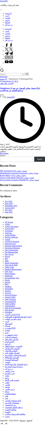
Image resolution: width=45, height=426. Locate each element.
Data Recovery (10, 244)
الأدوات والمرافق (6, 83)
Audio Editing (10, 235)
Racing (7, 282)
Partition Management (13, 269)
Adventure (9, 231)
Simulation (9, 289)
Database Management (13, 246)
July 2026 (8, 201)
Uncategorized (10, 302)
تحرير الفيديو (10, 373)
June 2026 (9, 204)
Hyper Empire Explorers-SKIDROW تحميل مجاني (19, 180)
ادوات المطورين (11, 335)
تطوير (7, 382)
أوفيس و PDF (10, 328)
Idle (6, 259)
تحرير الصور (9, 371)
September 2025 (11, 206)
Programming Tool (12, 278)
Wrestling (8, 312)
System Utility (10, 297)
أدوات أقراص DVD (12, 315)
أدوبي (7, 321)
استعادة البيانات (11, 337)
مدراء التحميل (10, 405)
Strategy (8, 291)
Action (7, 224)
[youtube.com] (9, 63)
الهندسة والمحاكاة (12, 358)
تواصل (7, 387)
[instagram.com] (9, 59)
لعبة (6, 398)
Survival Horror (11, 295)
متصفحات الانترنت (12, 403)
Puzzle (7, 280)
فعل (6, 396)
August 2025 (10, 208)
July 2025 (8, 210)
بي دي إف (9, 369)
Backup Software (11, 237)
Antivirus (8, 233)
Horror (7, 257)
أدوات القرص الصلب (13, 319)
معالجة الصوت (10, 410)
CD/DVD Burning (12, 242)
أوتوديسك (8, 324)
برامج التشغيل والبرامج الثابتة (16, 364)
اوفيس (7, 362)
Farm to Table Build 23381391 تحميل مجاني (17, 178)
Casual (7, 239)
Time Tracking (10, 299)
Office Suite (9, 267)
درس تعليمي (10, 389)
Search (2, 156)
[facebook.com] (9, 46)
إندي (6, 333)
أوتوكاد (7, 326)
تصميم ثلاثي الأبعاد (12, 380)
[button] (24, 74)
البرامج (7, 344)
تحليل (7, 376)
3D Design (9, 222)
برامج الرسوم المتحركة (14, 367)
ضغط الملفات (10, 394)
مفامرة (8, 412)
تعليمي (7, 385)
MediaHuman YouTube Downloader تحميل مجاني (19, 173)
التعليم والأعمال (11, 351)
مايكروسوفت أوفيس (13, 401)
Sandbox (8, 287)
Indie (7, 261)
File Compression (11, 250)
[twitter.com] (9, 51)
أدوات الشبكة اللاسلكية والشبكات (18, 317)
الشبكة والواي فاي (12, 353)
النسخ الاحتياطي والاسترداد (15, 355)
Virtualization (10, 306)
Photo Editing (10, 274)
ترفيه (7, 378)
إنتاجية (7, 330)
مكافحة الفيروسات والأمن (15, 414)
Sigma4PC (4, 1)
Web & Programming (13, 308)
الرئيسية (3, 79)
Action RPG (9, 229)
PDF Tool (8, 272)
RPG (7, 284)
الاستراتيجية (9, 342)
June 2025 (9, 212)
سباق (7, 391)
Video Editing (10, 304)
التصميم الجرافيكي (12, 348)
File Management (11, 252)
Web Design (9, 310)
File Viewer (9, 254)
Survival (8, 293)
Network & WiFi (11, 265)
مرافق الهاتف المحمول (14, 407)
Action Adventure (11, 227)
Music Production (11, 263)
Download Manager (12, 248)
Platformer (9, 276)
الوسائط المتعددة (11, 360)
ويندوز (7, 416)
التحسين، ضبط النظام (13, 346)
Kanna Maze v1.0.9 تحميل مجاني (13, 175)
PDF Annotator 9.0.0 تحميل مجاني (13, 171)
